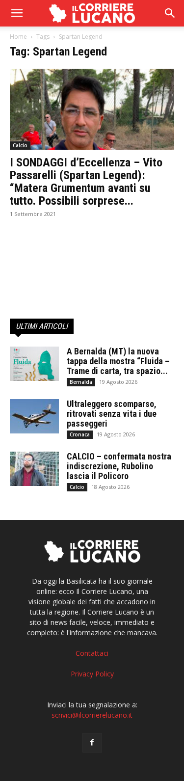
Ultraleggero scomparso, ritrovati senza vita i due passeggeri (112, 414)
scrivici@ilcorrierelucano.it (92, 715)
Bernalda (81, 381)
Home (18, 36)
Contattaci (92, 653)
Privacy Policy (92, 673)
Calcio (20, 145)
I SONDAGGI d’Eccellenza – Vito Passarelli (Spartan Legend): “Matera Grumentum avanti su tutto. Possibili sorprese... (86, 182)
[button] (170, 13)
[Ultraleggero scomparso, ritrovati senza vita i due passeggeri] (34, 416)
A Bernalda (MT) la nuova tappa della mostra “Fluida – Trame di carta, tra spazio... (118, 361)
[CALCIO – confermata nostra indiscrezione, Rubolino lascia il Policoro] (34, 469)
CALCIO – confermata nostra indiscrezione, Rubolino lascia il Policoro (119, 466)
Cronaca (80, 434)
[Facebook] (92, 743)
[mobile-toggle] (16, 13)
